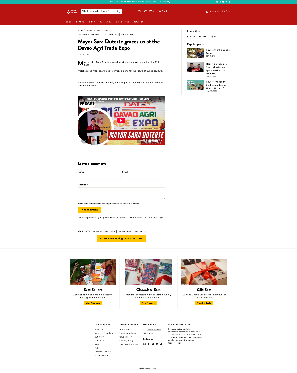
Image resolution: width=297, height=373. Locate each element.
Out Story (99, 337)
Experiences (122, 22)
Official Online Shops (129, 344)
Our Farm (99, 340)
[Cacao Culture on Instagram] (144, 343)
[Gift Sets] (204, 272)
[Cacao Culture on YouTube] (153, 343)
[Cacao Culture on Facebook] (148, 343)
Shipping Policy (126, 340)
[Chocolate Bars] (148, 272)
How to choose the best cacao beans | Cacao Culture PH (216, 85)
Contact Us (124, 329)
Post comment (89, 209)
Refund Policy (125, 337)
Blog (97, 344)
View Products (93, 303)
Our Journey (127, 34)
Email (125, 172)
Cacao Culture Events (90, 34)
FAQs (97, 348)
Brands (80, 22)
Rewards (139, 22)
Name (81, 172)
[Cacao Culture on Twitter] (157, 343)
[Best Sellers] (93, 272)
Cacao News (111, 34)
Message (83, 184)
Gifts (92, 22)
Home (80, 30)
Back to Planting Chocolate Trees (122, 238)
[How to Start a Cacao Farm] (195, 53)
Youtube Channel (104, 82)
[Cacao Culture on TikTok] (161, 343)
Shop (69, 22)
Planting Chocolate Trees (97, 30)
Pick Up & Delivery (127, 333)
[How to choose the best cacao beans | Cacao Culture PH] (195, 85)
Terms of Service (149, 217)
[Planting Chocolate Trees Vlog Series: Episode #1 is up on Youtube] (195, 67)
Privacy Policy (132, 217)
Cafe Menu (105, 22)
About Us (99, 329)
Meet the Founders (104, 333)
